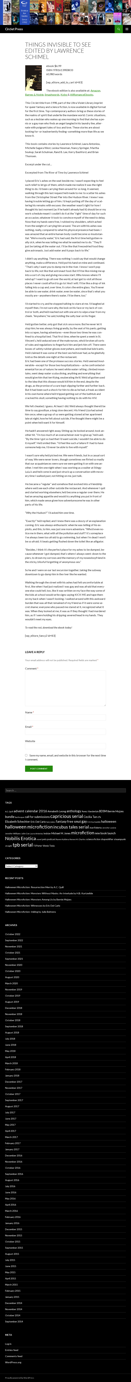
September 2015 (14, 1247)
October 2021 (12, 952)
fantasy (61, 821)
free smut (74, 821)
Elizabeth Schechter (17, 821)
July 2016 (10, 1186)
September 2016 (14, 1173)
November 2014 (13, 1309)
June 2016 (10, 1192)
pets (44, 839)
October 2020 (12, 971)
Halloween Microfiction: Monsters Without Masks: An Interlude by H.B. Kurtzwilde (49, 893)
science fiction (93, 839)
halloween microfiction (29, 827)
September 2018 (14, 1026)
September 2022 (14, 940)
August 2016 (12, 1180)
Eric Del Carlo (38, 821)
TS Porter (37, 846)
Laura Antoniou (36, 833)
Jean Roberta (95, 827)
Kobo (64, 94)
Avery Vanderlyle (90, 811)
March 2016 (11, 1210)
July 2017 (10, 1112)
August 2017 (12, 1106)
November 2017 (13, 1087)
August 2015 (12, 1253)
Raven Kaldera (62, 839)
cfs (99, 817)
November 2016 (13, 1161)
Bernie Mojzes (115, 811)
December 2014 (13, 1303)
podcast (51, 839)
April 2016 (10, 1204)
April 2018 (10, 1057)
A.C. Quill (9, 811)
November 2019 (13, 989)
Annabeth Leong (57, 811)
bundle (9, 817)
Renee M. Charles (78, 839)
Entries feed (11, 1350)
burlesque (19, 817)
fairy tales (50, 822)
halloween (108, 821)
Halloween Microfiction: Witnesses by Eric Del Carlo (32, 905)
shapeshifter (107, 839)
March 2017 (11, 1137)
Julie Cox (25, 833)
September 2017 (14, 1100)
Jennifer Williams (13, 833)
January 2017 (12, 1149)
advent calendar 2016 (30, 811)
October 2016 (12, 1167)
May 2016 (10, 1198)
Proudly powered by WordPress (19, 1378)
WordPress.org (13, 1362)
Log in (8, 1343)
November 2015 (13, 1235)
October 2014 (12, 1315)
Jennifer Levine (109, 828)
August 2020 (12, 977)
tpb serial (23, 845)
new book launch (105, 833)
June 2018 (10, 1044)
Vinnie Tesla (49, 845)
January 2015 (12, 1296)
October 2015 (12, 1241)
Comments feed (13, 1356)
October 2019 (12, 995)
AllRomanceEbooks (81, 94)
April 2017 (10, 1130)
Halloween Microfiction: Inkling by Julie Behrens (30, 911)
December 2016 (13, 1155)
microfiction (82, 832)
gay (84, 821)
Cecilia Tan (90, 816)
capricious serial (66, 816)
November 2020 (13, 964)
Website (30, 741)
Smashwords (52, 94)
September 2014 (14, 1321)
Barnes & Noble (34, 94)
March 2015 (11, 1284)
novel (39, 839)
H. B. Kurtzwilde (94, 822)
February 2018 (12, 1069)
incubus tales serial (71, 826)
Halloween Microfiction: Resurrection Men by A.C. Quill (34, 887)
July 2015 (10, 1260)
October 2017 (12, 1094)
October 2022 (12, 934)
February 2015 (12, 1290)
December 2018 (13, 1007)
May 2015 (10, 1272)
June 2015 (10, 1266)
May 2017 (10, 1124)
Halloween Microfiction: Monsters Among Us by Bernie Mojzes (38, 899)
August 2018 (12, 1032)
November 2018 (13, 1014)
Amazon (95, 90)
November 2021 (13, 946)
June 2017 (10, 1118)
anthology (74, 811)
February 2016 (12, 1216)
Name (29, 712)
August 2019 (12, 1001)
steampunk (120, 839)
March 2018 (11, 1063)
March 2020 (11, 983)
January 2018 (12, 1075)
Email (29, 726)
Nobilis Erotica (20, 838)
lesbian (47, 833)
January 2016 (12, 1223)
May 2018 (10, 1050)
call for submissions (37, 817)
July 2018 (10, 1038)
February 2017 (12, 1143)
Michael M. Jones (61, 833)
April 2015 (10, 1278)
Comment (31, 668)
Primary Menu (127, 29)
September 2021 (14, 958)
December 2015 (13, 1229)
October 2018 (12, 1020)
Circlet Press (14, 29)
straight (8, 846)
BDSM (103, 811)
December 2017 (13, 1081)
